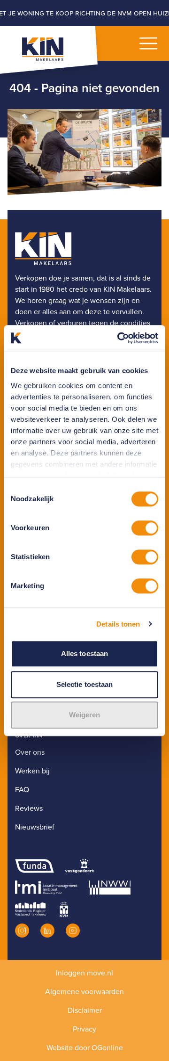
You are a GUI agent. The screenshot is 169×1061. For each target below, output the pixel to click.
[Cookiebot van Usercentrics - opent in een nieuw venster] (119, 338)
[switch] (144, 527)
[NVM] (63, 909)
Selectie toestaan (84, 684)
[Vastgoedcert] (79, 866)
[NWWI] (110, 888)
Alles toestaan (84, 653)
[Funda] (34, 866)
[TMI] (46, 888)
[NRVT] (30, 909)
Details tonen (118, 624)
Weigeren (84, 715)
